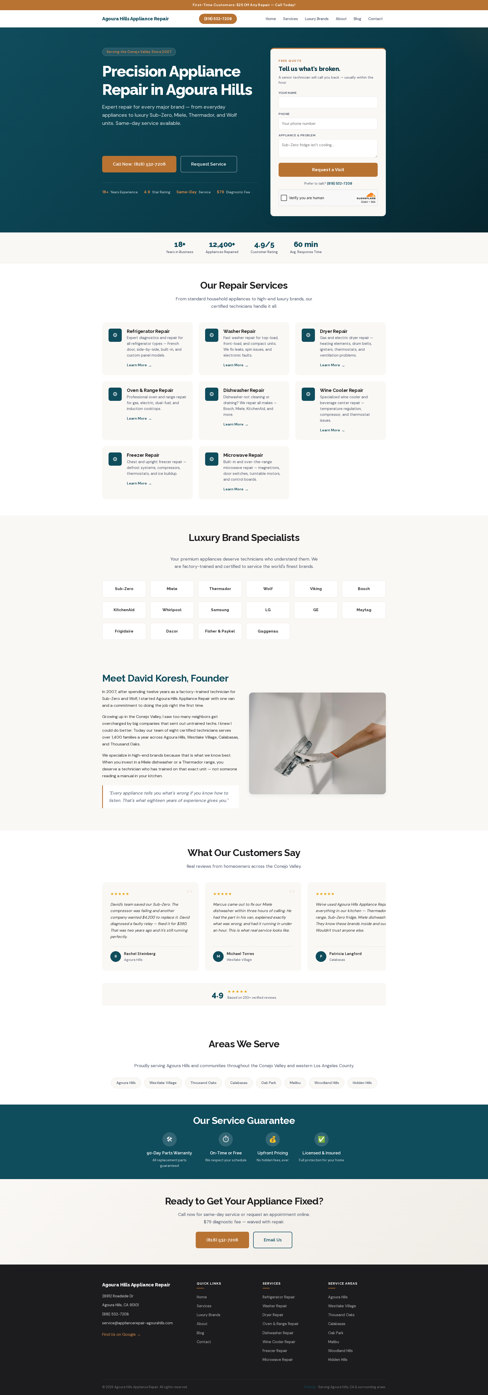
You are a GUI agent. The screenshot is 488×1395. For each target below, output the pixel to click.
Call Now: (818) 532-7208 (139, 164)
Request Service (208, 164)
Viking (316, 588)
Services (290, 19)
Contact (375, 19)
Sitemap (310, 1387)
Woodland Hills (326, 1082)
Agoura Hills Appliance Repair (135, 18)
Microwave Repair (243, 455)
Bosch (364, 588)
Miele (172, 588)
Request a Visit (328, 169)
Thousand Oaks (203, 1082)
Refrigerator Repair (148, 331)
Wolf (268, 588)
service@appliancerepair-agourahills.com (137, 1323)
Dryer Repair (333, 331)
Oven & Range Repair (150, 390)
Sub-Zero (124, 588)
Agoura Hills (126, 1082)
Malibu (295, 1082)
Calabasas (239, 1082)
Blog (357, 19)
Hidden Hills (362, 1082)
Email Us (273, 1239)
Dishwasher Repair (243, 390)
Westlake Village (163, 1082)
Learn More (137, 365)
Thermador (220, 588)
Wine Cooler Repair (341, 390)
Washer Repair (239, 331)
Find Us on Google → (121, 1334)
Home (271, 19)
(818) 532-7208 (218, 19)
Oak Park (268, 1082)
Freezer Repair (143, 455)
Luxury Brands (317, 19)
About (341, 19)
